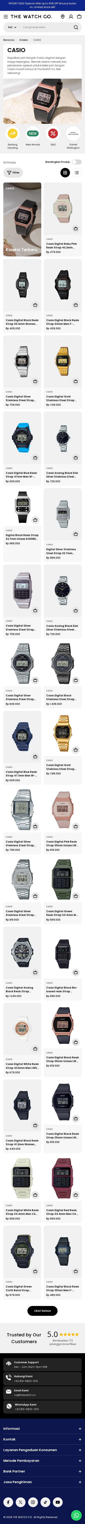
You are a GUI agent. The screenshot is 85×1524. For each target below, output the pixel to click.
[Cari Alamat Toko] (62, 16)
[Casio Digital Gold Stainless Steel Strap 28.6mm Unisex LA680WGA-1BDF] (63, 733)
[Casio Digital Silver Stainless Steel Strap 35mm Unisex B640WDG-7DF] (22, 879)
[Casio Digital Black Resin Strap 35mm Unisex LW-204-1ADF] (63, 1025)
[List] (77, 173)
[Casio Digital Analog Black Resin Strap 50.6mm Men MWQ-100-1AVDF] (22, 953)
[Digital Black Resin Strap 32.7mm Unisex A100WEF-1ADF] (22, 507)
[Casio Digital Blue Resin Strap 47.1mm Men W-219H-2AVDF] (22, 737)
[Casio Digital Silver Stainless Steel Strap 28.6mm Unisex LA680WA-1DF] (22, 361)
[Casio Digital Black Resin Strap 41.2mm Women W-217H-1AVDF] (22, 1105)
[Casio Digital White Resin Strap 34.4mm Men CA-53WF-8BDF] (22, 1178)
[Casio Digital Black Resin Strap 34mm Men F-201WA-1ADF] (63, 285)
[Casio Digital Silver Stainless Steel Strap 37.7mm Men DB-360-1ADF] (22, 810)
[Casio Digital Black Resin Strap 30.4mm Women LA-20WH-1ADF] (22, 285)
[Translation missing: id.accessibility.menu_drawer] (5, 16)
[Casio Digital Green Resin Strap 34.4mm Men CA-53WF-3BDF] (63, 879)
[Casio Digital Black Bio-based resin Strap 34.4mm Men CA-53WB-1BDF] (63, 953)
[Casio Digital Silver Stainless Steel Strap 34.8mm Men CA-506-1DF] (22, 591)
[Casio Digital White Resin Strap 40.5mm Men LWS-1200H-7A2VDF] (22, 1029)
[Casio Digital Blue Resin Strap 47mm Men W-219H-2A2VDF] (22, 438)
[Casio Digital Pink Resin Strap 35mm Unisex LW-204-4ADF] (63, 810)
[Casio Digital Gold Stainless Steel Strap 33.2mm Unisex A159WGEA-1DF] (63, 361)
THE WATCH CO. (22, 1517)
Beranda (8, 40)
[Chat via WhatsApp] (76, 1515)
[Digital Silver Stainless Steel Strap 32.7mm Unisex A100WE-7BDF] (63, 514)
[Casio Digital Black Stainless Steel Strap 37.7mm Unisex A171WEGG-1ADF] (63, 663)
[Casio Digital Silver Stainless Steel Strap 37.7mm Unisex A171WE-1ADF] (22, 663)
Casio (49, 239)
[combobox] (42, 27)
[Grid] (65, 173)
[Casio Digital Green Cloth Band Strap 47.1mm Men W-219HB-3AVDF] (22, 1251)
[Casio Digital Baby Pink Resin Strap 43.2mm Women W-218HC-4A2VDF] (63, 209)
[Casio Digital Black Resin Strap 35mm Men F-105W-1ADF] (63, 1251)
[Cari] (75, 27)
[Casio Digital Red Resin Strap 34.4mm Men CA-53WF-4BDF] (63, 1178)
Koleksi (24, 40)
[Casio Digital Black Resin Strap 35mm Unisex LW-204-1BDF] (63, 1102)
